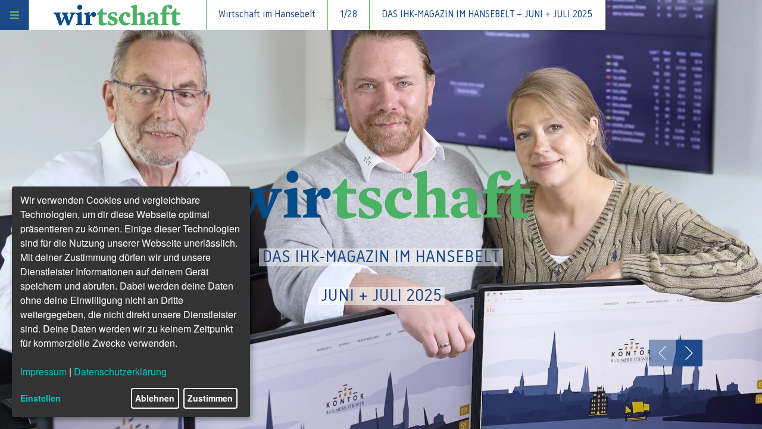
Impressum (43, 371)
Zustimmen (210, 398)
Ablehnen (154, 398)
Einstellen (40, 398)
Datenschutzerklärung (120, 371)
